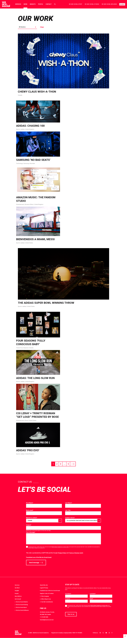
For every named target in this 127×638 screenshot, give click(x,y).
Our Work (17, 587)
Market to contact (31, 517)
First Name (29, 503)
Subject (28, 525)
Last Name (68, 503)
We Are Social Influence (109, 4)
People (40, 4)
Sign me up (71, 614)
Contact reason (70, 517)
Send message (34, 562)
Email (91, 598)
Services (18, 4)
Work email (29, 510)
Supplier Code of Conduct (46, 593)
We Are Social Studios (92, 4)
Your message (30, 532)
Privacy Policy (62, 553)
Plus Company (45, 596)
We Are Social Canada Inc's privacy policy (60, 546)
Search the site (44, 585)
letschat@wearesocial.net (46, 619)
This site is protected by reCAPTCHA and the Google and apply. (54, 553)
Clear (42, 27)
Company (67, 598)
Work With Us (18, 596)
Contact (49, 4)
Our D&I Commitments (47, 602)
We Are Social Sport (75, 4)
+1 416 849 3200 (44, 617)
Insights (33, 4)
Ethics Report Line (46, 599)
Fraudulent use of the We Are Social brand (38, 557)
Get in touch (18, 599)
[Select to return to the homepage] (4, 4)
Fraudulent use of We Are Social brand (50, 590)
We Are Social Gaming (22, 604)
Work (25, 4)
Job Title (67, 510)
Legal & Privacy (44, 587)
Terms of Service (74, 553)
